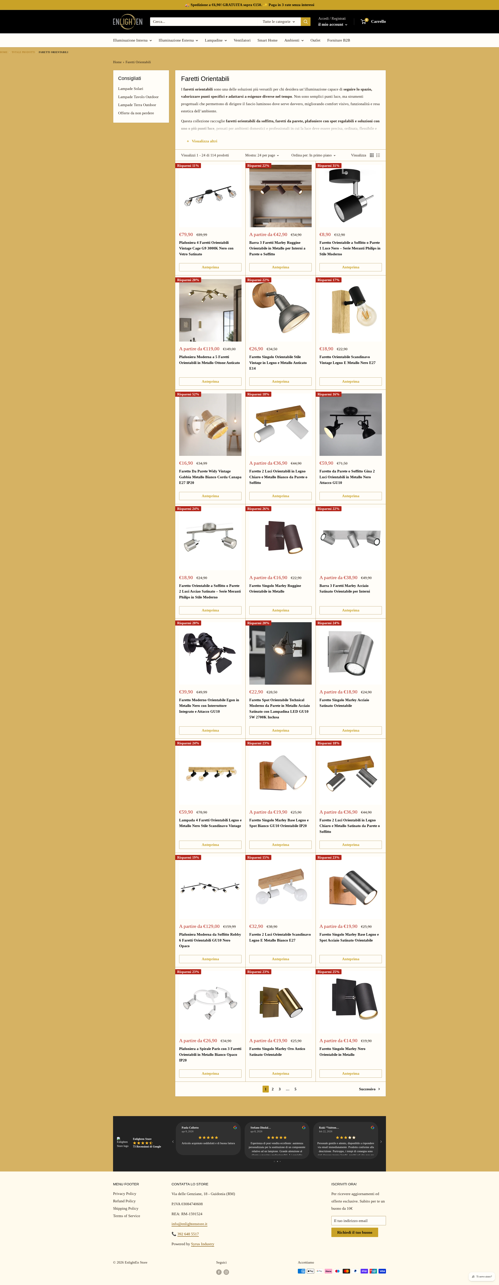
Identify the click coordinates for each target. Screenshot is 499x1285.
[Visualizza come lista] (378, 155)
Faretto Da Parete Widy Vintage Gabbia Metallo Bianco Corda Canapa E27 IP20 (210, 477)
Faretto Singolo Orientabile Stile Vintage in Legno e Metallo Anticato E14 (278, 362)
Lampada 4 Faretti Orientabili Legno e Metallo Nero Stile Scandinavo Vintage (210, 823)
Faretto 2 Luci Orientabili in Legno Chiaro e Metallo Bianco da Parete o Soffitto (278, 477)
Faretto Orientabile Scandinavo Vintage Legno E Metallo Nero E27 (347, 360)
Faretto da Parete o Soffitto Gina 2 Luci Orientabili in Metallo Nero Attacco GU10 (347, 477)
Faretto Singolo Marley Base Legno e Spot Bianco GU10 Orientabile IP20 (279, 823)
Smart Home (267, 40)
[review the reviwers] (235, 1128)
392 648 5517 (188, 1234)
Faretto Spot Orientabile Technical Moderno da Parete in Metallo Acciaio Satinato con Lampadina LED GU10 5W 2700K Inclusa (279, 708)
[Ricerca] (306, 21)
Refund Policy (124, 1201)
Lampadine (214, 40)
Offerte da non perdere (136, 113)
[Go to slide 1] (274, 1161)
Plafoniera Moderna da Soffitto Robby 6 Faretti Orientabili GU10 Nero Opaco (210, 940)
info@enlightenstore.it (189, 1224)
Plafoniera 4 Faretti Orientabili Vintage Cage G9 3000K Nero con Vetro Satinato (206, 248)
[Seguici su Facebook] (219, 1272)
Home (4, 52)
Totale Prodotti (23, 52)
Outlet (315, 40)
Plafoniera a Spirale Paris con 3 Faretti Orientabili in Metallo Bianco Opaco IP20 (210, 1054)
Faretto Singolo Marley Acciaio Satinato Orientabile (344, 703)
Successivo (367, 1089)
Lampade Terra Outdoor (137, 105)
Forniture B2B (338, 40)
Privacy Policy (124, 1193)
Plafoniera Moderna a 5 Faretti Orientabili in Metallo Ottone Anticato (209, 360)
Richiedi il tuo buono (354, 1232)
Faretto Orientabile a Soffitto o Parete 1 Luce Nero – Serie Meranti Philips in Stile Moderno (349, 248)
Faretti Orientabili (138, 62)
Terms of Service (126, 1216)
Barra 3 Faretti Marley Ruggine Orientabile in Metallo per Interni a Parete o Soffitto (277, 248)
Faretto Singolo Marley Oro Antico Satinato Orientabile (277, 1051)
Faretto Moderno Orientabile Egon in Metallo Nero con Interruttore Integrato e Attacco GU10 (209, 705)
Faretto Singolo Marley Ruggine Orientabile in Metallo (275, 588)
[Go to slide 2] (277, 1161)
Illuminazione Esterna (176, 40)
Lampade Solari (130, 88)
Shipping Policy (125, 1208)
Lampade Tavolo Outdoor (138, 97)
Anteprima (210, 267)
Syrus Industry (202, 1244)
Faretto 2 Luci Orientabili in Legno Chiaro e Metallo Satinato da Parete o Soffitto (349, 826)
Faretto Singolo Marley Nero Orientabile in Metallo (342, 1051)
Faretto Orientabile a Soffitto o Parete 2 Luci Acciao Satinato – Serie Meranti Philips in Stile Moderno (210, 591)
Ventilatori (242, 40)
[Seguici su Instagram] (226, 1272)
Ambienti (291, 40)
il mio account (331, 24)
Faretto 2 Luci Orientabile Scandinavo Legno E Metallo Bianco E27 (280, 937)
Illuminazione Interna (130, 40)
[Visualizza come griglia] (371, 155)
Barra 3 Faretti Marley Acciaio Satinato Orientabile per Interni (344, 588)
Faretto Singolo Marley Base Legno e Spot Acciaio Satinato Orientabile (349, 937)
